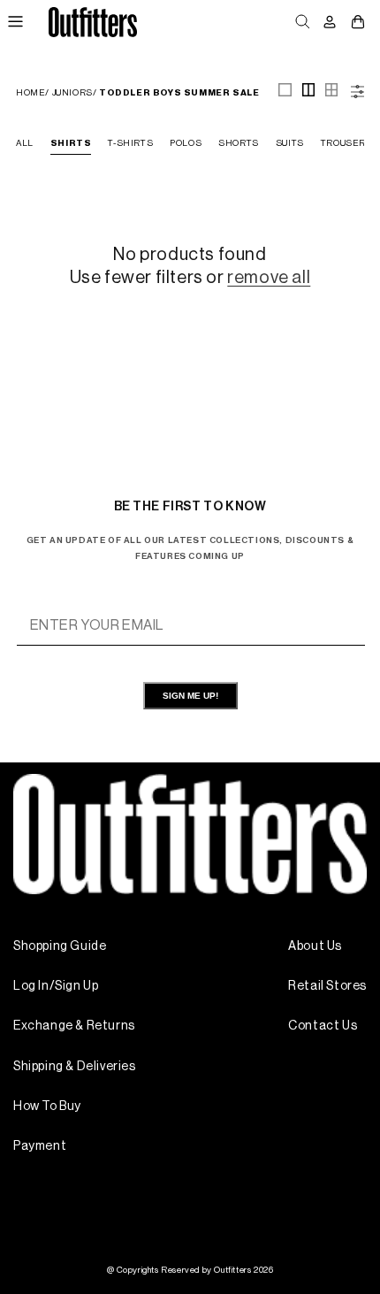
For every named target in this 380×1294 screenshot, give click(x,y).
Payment (39, 1146)
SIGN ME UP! (190, 696)
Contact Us (322, 1026)
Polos (185, 143)
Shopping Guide (59, 946)
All (25, 143)
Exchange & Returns (74, 1026)
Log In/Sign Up (55, 986)
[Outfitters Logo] (92, 21)
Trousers (347, 143)
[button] (15, 22)
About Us (315, 946)
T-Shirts (130, 143)
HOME (30, 92)
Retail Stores (327, 986)
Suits (290, 143)
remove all (268, 278)
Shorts (238, 143)
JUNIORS (72, 92)
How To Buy (47, 1106)
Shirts (71, 143)
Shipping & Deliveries (74, 1066)
